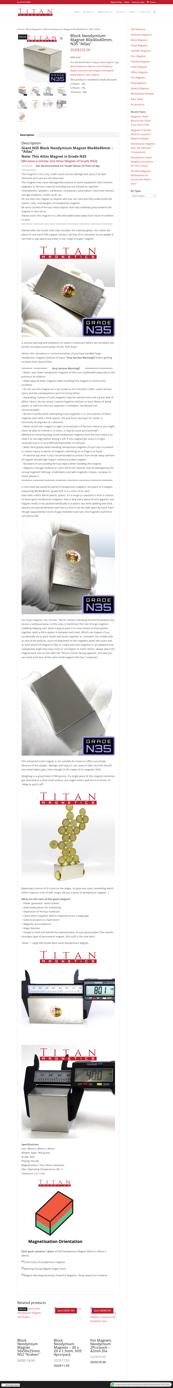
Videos (126, 2)
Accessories (137, 104)
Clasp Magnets (139, 45)
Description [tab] (27, 135)
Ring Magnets (138, 83)
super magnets (92, 74)
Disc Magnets (138, 56)
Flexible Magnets (140, 61)
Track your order (138, 2)
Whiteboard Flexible (142, 93)
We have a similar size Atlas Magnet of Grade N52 (59, 161)
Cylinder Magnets (141, 50)
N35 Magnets (108, 70)
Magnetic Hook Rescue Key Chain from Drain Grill (141, 120)
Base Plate (137, 99)
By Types (87, 12)
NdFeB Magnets (77, 74)
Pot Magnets (138, 77)
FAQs (132, 12)
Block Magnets (33, 29)
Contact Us (121, 12)
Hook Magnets (139, 66)
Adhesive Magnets (141, 34)
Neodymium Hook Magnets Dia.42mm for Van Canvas (142, 161)
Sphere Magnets (140, 88)
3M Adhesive (138, 29)
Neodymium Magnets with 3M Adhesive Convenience (143, 148)
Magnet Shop (103, 12)
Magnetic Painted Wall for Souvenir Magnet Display (141, 134)
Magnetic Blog (116, 2)
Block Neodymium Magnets (82, 66)
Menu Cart (145, 12)
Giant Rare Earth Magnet (89, 70)
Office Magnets (139, 72)
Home (76, 12)
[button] (61, 38)
